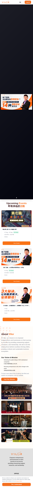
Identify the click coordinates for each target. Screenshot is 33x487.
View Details (16, 243)
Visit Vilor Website (9, 379)
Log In (28, 2)
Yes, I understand (16, 484)
